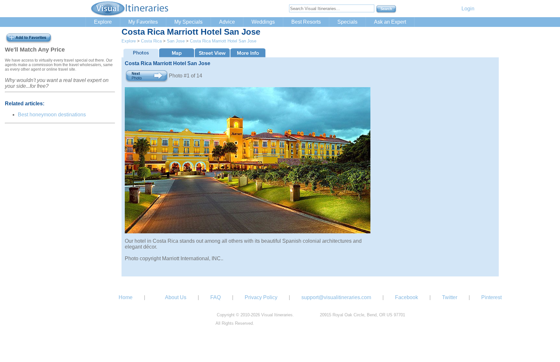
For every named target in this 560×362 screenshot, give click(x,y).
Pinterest (491, 297)
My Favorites (143, 22)
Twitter (449, 297)
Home (126, 297)
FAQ (215, 297)
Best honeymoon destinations (52, 114)
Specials (347, 22)
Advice (227, 22)
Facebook (406, 297)
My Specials (188, 22)
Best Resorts (306, 22)
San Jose (176, 41)
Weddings (263, 22)
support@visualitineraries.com (336, 297)
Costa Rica (151, 41)
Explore (103, 22)
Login (467, 8)
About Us (175, 297)
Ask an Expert (390, 22)
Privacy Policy (261, 297)
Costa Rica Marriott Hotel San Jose (223, 41)
